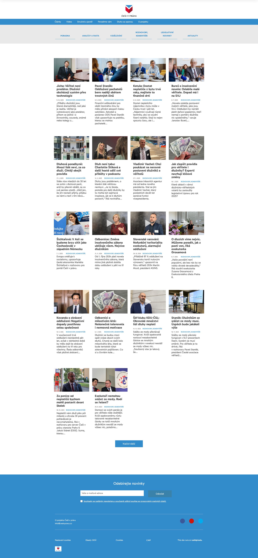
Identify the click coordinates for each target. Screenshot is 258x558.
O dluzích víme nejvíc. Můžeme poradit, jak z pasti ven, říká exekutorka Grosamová (186, 245)
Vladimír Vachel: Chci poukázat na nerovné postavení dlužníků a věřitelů (147, 169)
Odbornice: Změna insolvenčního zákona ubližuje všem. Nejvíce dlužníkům (110, 244)
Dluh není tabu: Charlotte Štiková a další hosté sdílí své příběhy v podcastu (108, 169)
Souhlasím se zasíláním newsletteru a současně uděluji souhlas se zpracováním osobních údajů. (125, 501)
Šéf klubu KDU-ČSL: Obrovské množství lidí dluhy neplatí (146, 321)
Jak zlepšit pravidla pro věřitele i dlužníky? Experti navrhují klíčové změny (184, 170)
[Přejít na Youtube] (191, 521)
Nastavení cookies (63, 540)
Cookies (119, 540)
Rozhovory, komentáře (75, 100)
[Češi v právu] (129, 10)
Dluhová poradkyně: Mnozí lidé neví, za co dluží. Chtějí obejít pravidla (71, 169)
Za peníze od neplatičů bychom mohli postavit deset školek (70, 401)
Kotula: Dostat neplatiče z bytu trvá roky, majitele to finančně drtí (147, 91)
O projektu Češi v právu (65, 520)
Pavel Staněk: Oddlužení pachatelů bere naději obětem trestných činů (108, 91)
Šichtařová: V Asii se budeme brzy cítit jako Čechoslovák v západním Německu (71, 244)
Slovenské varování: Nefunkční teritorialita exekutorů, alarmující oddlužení (147, 244)
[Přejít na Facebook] (182, 521)
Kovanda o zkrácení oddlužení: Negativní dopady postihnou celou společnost (70, 322)
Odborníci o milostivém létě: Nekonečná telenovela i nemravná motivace (109, 322)
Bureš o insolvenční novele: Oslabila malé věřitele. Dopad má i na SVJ (185, 91)
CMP (148, 540)
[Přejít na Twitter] (200, 521)
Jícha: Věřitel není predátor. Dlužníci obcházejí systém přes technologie (71, 91)
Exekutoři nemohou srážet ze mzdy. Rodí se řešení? (108, 399)
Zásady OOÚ (90, 540)
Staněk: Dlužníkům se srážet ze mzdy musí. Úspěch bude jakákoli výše (185, 322)
